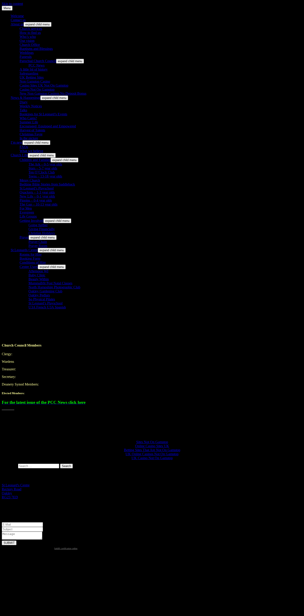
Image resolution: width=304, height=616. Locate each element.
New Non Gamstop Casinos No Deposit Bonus (53, 93)
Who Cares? (28, 118)
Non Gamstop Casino (35, 81)
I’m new (16, 142)
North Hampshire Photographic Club (54, 287)
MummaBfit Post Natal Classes (50, 283)
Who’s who (28, 37)
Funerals (26, 57)
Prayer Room (37, 246)
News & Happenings (25, 98)
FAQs (24, 147)
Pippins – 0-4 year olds (36, 200)
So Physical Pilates (41, 299)
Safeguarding (29, 73)
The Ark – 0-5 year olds (45, 164)
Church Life (19, 155)
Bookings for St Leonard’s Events (43, 114)
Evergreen (27, 212)
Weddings (27, 53)
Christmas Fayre (31, 134)
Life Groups (28, 216)
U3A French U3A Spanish (47, 307)
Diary (24, 102)
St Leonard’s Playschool (37, 188)
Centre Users (29, 267)
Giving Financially (41, 229)
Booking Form (30, 258)
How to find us (30, 33)
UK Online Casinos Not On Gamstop (152, 454)
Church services (31, 29)
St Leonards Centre (24, 250)
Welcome (17, 16)
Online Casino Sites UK (152, 446)
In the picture (29, 138)
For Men (26, 208)
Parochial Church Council (38, 61)
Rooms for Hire (31, 254)
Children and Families (35, 160)
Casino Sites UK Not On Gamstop (44, 85)
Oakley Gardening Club (45, 291)
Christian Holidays (41, 233)
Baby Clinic (36, 275)
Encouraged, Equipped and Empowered (48, 126)
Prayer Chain (37, 242)
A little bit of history (34, 69)
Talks (23, 110)
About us (17, 24)
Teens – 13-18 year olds (45, 176)
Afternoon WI (38, 271)
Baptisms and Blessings (36, 49)
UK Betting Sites (32, 77)
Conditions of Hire (33, 262)
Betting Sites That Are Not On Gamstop (152, 450)
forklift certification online (65, 548)
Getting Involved (31, 220)
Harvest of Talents (32, 130)
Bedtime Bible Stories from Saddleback (47, 184)
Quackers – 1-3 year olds (37, 192)
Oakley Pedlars (39, 295)
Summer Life (29, 122)
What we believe (31, 151)
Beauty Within (38, 279)
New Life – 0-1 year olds (37, 196)
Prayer (24, 237)
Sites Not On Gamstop (152, 442)
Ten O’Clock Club (41, 172)
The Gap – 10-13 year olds (38, 204)
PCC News (36, 65)
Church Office (30, 45)
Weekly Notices (31, 106)
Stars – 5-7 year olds (42, 168)
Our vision (27, 41)
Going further (38, 225)
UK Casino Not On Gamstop (152, 458)
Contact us (18, 20)
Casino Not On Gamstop (37, 89)
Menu (7, 8)
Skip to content (12, 4)
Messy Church (30, 180)
